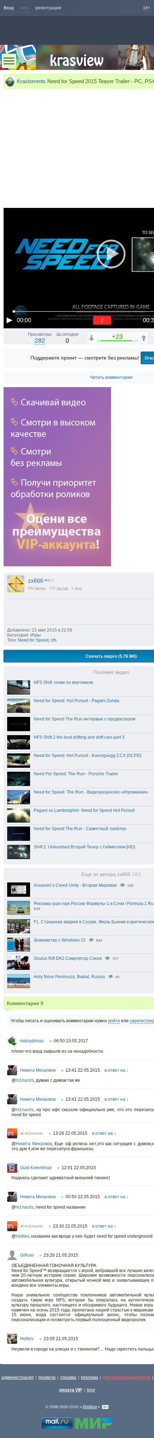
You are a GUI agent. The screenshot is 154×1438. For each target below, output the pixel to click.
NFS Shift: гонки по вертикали (63, 682)
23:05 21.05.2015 (61, 1338)
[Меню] (9, 61)
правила (47, 1377)
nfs (54, 640)
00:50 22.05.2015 (83, 1196)
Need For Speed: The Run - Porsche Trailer (76, 773)
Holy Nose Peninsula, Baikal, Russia (69, 976)
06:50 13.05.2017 (71, 1040)
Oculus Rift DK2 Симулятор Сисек (68, 958)
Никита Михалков (38, 1070)
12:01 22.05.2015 (79, 1167)
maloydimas (32, 1040)
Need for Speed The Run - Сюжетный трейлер (80, 828)
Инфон (90, 1406)
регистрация (48, 7)
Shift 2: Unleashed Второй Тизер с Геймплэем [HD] (84, 846)
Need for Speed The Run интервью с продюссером (84, 719)
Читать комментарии (111, 377)
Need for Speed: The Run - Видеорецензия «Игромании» (91, 792)
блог (91, 1389)
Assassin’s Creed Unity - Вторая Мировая (75, 885)
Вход (9, 7)
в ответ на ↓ (117, 1070)
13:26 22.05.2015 (70, 1133)
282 (39, 340)
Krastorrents (31, 81)
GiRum (27, 1255)
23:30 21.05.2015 (70, 1226)
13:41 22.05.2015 (83, 1070)
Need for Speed (33, 640)
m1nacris (25, 1080)
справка (68, 1377)
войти (114, 1020)
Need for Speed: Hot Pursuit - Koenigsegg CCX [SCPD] (87, 755)
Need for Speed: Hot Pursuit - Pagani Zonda (76, 700)
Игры (35, 635)
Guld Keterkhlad (36, 1167)
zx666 (35, 581)
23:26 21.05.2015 (61, 1255)
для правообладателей (126, 1377)
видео (40, 588)
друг (78, 588)
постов (62, 588)
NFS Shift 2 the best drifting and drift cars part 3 (79, 737)
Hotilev (22, 1236)
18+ (146, 7)
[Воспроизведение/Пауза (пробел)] (9, 320)
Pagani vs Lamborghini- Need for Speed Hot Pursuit (84, 810)
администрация (17, 1377)
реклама (89, 1377)
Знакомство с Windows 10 (60, 940)
